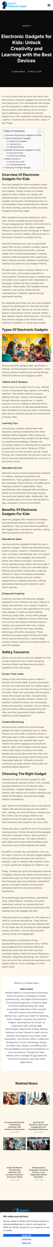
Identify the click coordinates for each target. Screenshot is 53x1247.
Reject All (26, 1243)
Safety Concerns (12, 159)
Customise (27, 1239)
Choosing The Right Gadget (17, 167)
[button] (49, 5)
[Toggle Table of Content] (38, 131)
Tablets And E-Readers (18, 141)
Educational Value (16, 153)
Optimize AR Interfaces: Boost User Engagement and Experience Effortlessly (38, 1126)
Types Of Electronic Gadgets (18, 138)
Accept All (26, 1235)
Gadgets (26, 26)
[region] (26, 1229)
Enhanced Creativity (18, 156)
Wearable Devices (17, 147)
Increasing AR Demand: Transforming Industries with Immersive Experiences (15, 1126)
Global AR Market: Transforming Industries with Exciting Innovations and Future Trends (14, 1172)
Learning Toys (15, 144)
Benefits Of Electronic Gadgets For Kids (23, 150)
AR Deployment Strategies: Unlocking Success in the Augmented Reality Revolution (38, 1172)
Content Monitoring (17, 164)
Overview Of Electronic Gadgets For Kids (23, 135)
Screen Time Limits (16, 162)
